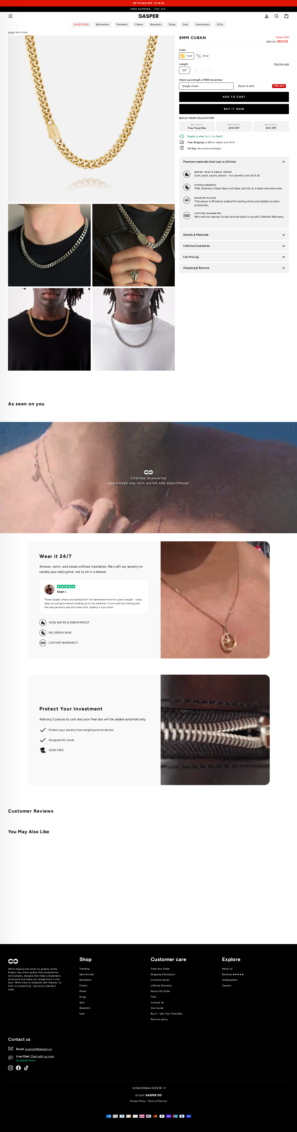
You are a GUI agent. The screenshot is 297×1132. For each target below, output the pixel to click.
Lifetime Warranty (161, 985)
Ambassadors (230, 979)
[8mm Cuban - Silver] (75, 924)
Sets (82, 1002)
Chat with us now (42, 1056)
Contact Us (157, 1002)
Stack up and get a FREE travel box (200, 79)
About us (227, 968)
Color (182, 49)
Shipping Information (163, 974)
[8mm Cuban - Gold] (69, 924)
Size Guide (157, 1008)
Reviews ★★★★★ (233, 974)
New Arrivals (86, 974)
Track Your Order (160, 968)
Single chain (190, 86)
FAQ (153, 996)
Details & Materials (196, 234)
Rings (82, 996)
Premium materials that (209, 161)
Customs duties (160, 979)
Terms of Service (157, 1101)
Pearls (82, 991)
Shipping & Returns (196, 268)
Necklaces (85, 979)
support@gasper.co (38, 1049)
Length (234, 64)
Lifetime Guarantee (196, 246)
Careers (226, 985)
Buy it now (234, 108)
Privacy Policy (138, 1101)
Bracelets (84, 1008)
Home (11, 32)
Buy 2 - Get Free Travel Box (166, 1013)
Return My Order (160, 991)
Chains (83, 985)
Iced (81, 1013)
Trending (84, 968)
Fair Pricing (191, 257)
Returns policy (159, 1019)
